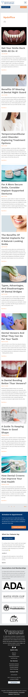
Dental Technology (14, 669)
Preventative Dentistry (14, 664)
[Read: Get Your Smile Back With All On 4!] (14, 36)
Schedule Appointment (18, 527)
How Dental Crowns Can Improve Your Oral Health (12, 478)
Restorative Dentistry (14, 665)
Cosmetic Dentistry (14, 667)
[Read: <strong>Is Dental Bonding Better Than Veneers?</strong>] (14, 369)
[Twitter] (15, 647)
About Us (14, 653)
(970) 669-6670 (14, 674)
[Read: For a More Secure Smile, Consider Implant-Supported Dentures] (14, 173)
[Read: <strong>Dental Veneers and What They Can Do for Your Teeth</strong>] (14, 321)
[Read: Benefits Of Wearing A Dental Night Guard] (14, 80)
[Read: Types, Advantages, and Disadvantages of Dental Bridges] (14, 274)
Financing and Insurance (14, 656)
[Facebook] (13, 647)
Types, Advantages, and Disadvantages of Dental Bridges (12, 288)
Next (25, 506)
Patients (14, 654)
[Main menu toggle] (25, 2)
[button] (5, 7)
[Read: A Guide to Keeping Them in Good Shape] (14, 415)
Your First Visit (14, 658)
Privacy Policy (17, 694)
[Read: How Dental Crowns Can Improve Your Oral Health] (14, 464)
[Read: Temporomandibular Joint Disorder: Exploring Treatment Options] (14, 121)
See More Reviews (8, 538)
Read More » (4, 70)
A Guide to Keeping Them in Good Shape (12, 429)
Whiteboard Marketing (13, 692)
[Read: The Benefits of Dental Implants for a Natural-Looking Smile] (14, 223)
